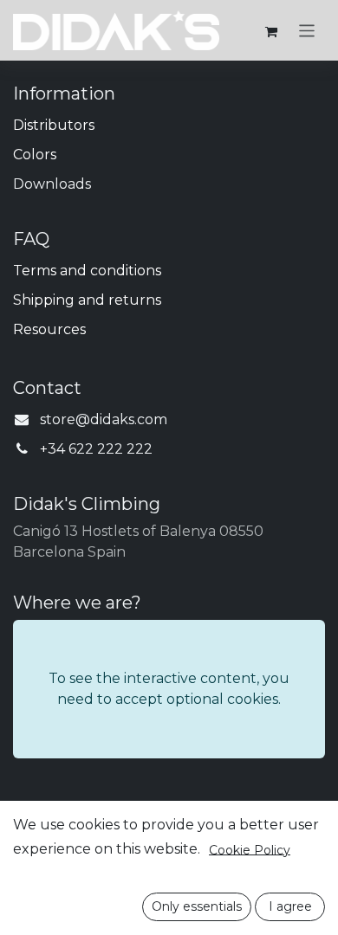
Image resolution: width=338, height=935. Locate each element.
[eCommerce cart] (271, 30)
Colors (34, 154)
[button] (196, 907)
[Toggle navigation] (307, 29)
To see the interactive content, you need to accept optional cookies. (169, 688)
